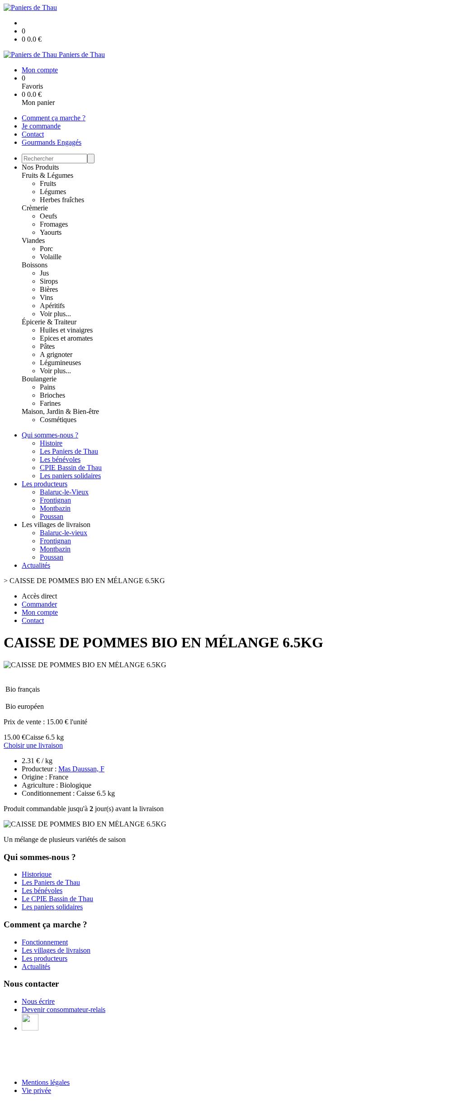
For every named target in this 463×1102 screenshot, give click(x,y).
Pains (47, 387)
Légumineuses (60, 362)
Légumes (53, 191)
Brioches (52, 395)
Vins (46, 297)
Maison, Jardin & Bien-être (60, 411)
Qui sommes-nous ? (50, 435)
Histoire (51, 443)
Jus (44, 273)
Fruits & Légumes (47, 175)
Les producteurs (44, 484)
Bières (49, 289)
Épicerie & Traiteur (49, 322)
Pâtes (47, 346)
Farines (50, 403)
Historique (37, 874)
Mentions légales (46, 1082)
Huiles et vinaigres (66, 330)
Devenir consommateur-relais (63, 1009)
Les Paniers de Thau (69, 451)
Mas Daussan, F (81, 769)
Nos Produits (40, 167)
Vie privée (36, 1090)
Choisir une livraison (33, 745)
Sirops (49, 281)
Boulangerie (39, 379)
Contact (33, 134)
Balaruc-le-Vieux (64, 492)
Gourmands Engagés (51, 142)
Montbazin (55, 508)
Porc (46, 248)
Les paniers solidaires (70, 476)
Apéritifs (52, 305)
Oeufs (48, 216)
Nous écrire (38, 1001)
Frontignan (55, 500)
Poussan (51, 516)
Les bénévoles (60, 459)
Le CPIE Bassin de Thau (57, 898)
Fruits (48, 183)
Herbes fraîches (62, 200)
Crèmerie (35, 208)
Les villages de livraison (56, 950)
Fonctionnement (45, 942)
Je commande (41, 126)
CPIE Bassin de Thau (71, 467)
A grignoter (56, 354)
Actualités (36, 565)
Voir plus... (55, 314)
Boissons (34, 265)
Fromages (54, 224)
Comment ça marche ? (53, 118)
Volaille (50, 257)
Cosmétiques (58, 419)
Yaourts (50, 232)
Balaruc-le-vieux (63, 533)
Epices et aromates (66, 338)
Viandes (33, 240)
